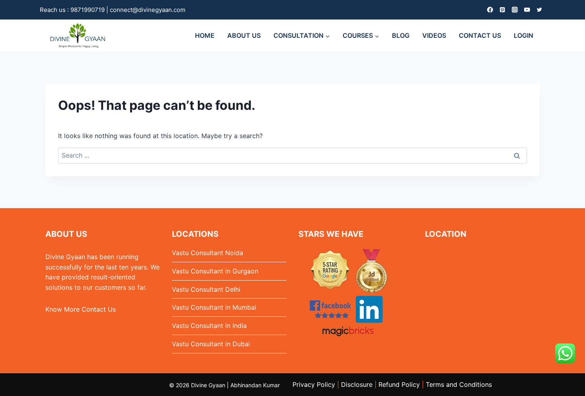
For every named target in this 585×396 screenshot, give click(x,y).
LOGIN (523, 35)
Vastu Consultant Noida (207, 253)
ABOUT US (244, 35)
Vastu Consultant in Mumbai (214, 307)
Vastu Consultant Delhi (206, 289)
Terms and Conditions (459, 384)
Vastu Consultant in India (209, 326)
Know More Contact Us (80, 309)
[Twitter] (539, 10)
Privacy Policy (313, 384)
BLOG (401, 35)
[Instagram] (515, 10)
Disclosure (356, 384)
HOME (204, 35)
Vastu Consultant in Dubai (211, 344)
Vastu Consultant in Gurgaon (215, 271)
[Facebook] (490, 10)
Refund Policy (399, 384)
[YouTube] (527, 10)
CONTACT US (480, 35)
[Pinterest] (502, 10)
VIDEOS (434, 35)
